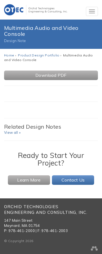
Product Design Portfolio (39, 55)
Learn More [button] (29, 180)
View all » (12, 132)
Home (9, 55)
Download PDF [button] (51, 75)
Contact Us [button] (73, 180)
